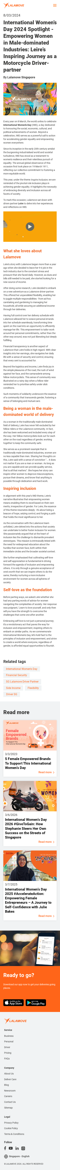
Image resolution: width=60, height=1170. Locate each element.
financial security (16, 675)
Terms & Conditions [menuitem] (14, 1134)
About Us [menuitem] (9, 1073)
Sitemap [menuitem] (8, 1107)
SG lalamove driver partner (22, 681)
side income (13, 688)
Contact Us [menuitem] (10, 1102)
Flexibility (33, 688)
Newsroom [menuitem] (10, 1090)
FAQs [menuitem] (7, 1058)
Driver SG (11, 694)
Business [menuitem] (9, 1036)
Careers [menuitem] (8, 1096)
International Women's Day (21, 669)
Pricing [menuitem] (7, 1052)
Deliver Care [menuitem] (10, 1079)
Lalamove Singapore (21, 77)
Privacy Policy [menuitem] (11, 1122)
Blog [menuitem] (6, 1085)
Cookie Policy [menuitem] (11, 1128)
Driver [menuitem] (7, 1047)
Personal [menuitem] (8, 1041)
